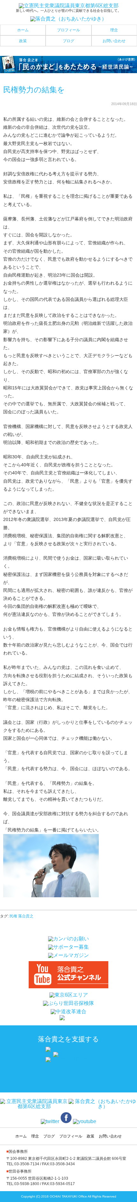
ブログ (68, 41)
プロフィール (68, 30)
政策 (23, 41)
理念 (114, 30)
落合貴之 (25, 916)
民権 (13, 916)
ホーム (23, 30)
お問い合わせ (114, 41)
